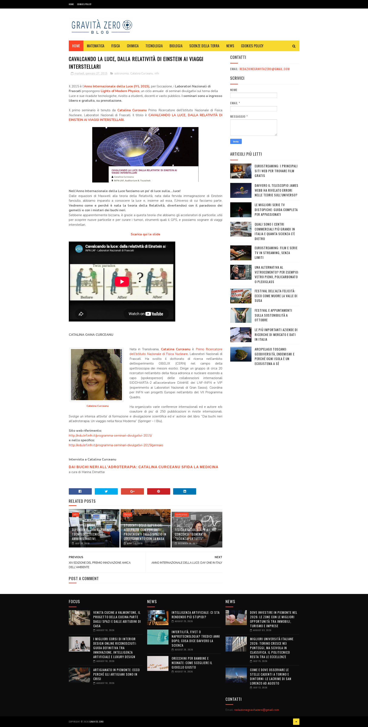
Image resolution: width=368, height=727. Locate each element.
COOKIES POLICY (84, 4)
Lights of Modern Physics (120, 91)
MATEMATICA (96, 45)
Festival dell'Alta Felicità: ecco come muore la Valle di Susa (276, 295)
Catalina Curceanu (141, 73)
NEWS (230, 45)
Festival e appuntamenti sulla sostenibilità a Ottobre (273, 315)
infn (157, 73)
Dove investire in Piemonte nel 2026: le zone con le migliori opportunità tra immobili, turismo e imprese (273, 619)
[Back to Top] (296, 721)
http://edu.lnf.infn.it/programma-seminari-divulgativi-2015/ (110, 435)
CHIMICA (133, 45)
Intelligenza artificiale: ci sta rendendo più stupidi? (196, 614)
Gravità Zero (96, 721)
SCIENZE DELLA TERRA (204, 45)
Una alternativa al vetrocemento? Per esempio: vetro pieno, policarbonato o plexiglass (277, 274)
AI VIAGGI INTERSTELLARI (104, 120)
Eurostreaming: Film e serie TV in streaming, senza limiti (276, 252)
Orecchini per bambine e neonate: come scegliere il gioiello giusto (192, 662)
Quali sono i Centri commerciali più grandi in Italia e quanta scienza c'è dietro (275, 231)
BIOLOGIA (176, 45)
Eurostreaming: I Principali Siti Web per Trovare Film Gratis (276, 171)
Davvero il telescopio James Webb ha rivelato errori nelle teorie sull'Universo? (276, 190)
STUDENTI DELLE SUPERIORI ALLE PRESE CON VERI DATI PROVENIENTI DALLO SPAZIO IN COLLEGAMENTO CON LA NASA (145, 532)
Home (71, 4)
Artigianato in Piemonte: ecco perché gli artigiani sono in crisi (116, 674)
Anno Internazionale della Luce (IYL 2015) (116, 86)
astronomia (121, 73)
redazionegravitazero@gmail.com (265, 69)
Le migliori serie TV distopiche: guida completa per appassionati (276, 209)
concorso (181, 514)
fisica (127, 514)
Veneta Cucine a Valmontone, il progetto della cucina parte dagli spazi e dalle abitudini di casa (117, 619)
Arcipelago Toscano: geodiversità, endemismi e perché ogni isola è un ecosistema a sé (275, 356)
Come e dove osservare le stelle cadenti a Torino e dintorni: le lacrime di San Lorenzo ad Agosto (270, 676)
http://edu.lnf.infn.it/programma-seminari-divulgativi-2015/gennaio (116, 445)
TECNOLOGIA (154, 45)
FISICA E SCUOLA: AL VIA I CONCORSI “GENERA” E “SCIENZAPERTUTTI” (192, 534)
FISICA (115, 45)
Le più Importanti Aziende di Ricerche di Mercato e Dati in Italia (276, 334)
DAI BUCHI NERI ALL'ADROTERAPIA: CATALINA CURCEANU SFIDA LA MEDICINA (143, 467)
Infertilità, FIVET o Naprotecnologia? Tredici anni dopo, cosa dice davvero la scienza (196, 638)
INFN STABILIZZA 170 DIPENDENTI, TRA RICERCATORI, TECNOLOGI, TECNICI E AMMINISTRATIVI (94, 532)
